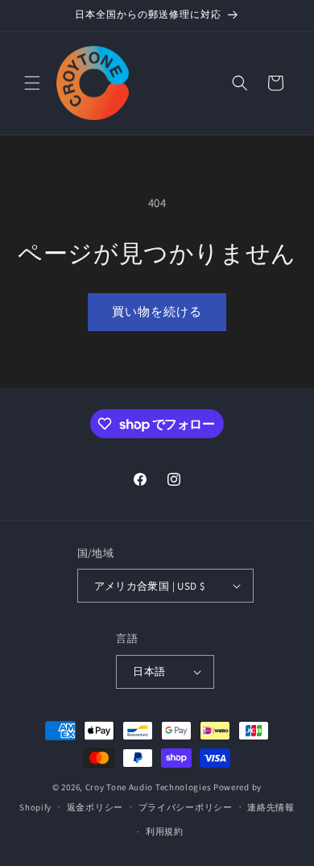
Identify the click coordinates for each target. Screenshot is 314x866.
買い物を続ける (157, 311)
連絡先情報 (271, 807)
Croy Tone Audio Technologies (148, 787)
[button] (32, 83)
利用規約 (165, 831)
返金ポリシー (95, 807)
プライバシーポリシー (185, 807)
